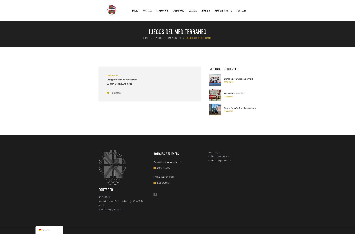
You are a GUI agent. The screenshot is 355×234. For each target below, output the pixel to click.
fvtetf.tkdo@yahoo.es (110, 209)
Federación (162, 10)
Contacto (241, 10)
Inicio (135, 10)
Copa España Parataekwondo (240, 108)
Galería (193, 10)
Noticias (147, 10)
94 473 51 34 (104, 197)
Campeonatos (174, 37)
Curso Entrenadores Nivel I (238, 79)
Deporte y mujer (223, 10)
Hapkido (205, 10)
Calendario (178, 10)
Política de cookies (218, 156)
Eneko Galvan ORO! (234, 93)
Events (158, 37)
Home (146, 37)
